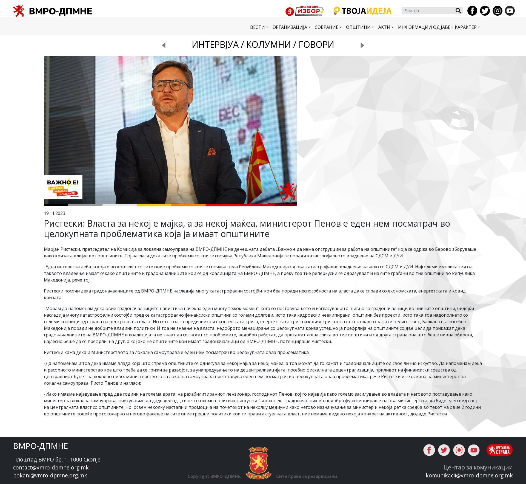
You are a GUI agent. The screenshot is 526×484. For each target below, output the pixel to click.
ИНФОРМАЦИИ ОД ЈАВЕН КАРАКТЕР (437, 27)
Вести (257, 27)
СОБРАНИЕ (326, 27)
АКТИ (384, 27)
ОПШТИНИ (358, 27)
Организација (290, 27)
